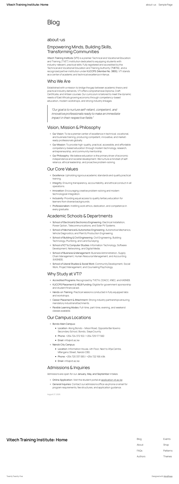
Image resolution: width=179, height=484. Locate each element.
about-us (151, 4)
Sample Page (165, 4)
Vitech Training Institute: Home (27, 5)
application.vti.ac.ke (111, 379)
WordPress (168, 476)
